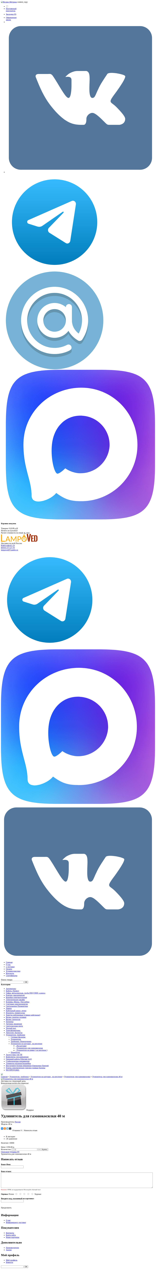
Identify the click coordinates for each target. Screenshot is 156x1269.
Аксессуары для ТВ (14, 1055)
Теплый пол (11, 1028)
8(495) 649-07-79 (8, 545)
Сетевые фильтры (18, 1037)
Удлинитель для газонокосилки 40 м (107, 1077)
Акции (9, 1250)
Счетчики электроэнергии (17, 1004)
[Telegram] (7, 1128)
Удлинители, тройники (15, 1035)
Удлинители (16, 1039)
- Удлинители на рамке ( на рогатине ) (31, 1050)
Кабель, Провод (12, 991)
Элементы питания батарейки (18, 1063)
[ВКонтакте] (2, 1128)
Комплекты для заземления (17, 1057)
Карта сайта (11, 1235)
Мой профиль (11, 1260)
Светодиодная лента (14, 1026)
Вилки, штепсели (13, 1019)
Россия (17, 1122)
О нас (8, 965)
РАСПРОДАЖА (12, 1070)
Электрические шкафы (15, 1000)
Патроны (9, 1022)
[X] (10, 1128)
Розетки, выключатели (15, 995)
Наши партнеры (12, 1237)
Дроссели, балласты (14, 1033)
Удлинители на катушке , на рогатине (26, 1044)
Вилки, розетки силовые (16, 1017)
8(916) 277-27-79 (8, 548)
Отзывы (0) (14, 1152)
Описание (5, 1152)
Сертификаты (11, 976)
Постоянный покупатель (11, 10)
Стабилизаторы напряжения (17, 1061)
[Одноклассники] (5, 1128)
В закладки (10, 1137)
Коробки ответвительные (16, 997)
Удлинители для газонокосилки (77, 1077)
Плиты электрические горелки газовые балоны (25, 1068)
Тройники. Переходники (21, 1041)
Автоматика (11, 989)
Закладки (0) (11, 14)
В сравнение (12, 1139)
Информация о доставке (16, 1222)
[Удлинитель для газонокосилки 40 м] (17, 1079)
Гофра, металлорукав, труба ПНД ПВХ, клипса (25, 993)
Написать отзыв (30, 1130)
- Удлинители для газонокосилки (29, 1048)
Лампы (9, 1008)
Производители (12, 1248)
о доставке (10, 967)
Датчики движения (14, 1024)
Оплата (9, 969)
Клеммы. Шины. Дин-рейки (17, 1002)
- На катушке (21, 1046)
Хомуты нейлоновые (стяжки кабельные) (23, 1015)
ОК (26, 982)
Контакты (10, 973)
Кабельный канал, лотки (16, 1011)
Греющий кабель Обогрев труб (19, 1059)
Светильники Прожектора (17, 1006)
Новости (9, 1262)
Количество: (6, 1149)
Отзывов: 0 (17, 1130)
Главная (9, 962)
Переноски (15, 1052)
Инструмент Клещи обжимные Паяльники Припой (27, 1066)
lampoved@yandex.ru (9, 550)
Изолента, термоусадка (15, 1013)
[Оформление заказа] (80, 172)
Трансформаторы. (13, 1030)
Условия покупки (13, 971)
